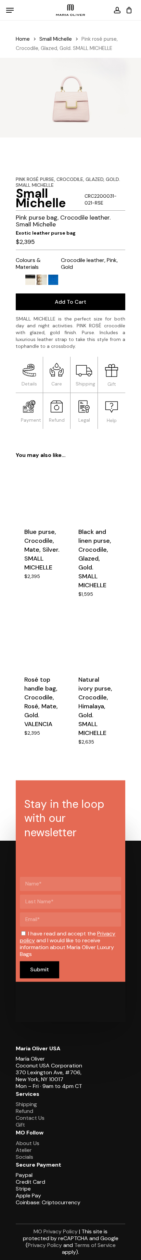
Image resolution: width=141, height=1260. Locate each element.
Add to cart (70, 301)
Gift (20, 1124)
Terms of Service (95, 1245)
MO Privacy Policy (56, 1231)
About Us (27, 1143)
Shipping (26, 1104)
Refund (24, 1111)
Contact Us (30, 1117)
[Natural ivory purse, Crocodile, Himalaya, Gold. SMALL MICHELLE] (96, 640)
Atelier (24, 1150)
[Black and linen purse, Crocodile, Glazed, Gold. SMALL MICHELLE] (96, 492)
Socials (24, 1156)
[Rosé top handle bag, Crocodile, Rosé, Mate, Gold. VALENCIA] (42, 640)
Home (23, 39)
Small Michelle (55, 39)
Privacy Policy (45, 1245)
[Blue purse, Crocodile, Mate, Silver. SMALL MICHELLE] (42, 492)
